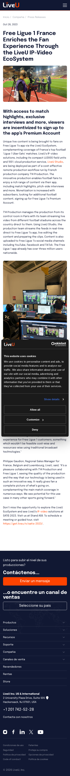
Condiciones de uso (13, 745)
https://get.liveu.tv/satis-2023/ (23, 523)
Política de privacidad (14, 755)
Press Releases (37, 17)
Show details (51, 399)
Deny (35, 429)
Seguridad (8, 750)
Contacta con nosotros (18, 717)
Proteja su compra (38, 750)
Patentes (33, 745)
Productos (9, 622)
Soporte (8, 644)
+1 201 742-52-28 (18, 710)
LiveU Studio (55, 162)
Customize (33, 419)
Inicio (6, 17)
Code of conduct (12, 759)
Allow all (35, 409)
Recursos (9, 637)
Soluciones (10, 630)
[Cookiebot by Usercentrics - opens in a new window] (51, 344)
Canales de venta (14, 659)
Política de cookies (38, 759)
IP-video (42, 511)
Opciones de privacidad (41, 755)
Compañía (18, 17)
